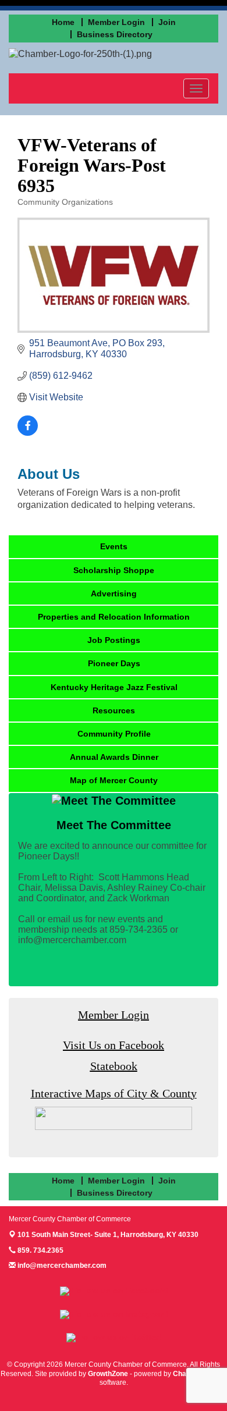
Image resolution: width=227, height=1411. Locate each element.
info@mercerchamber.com (61, 1265)
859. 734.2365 (39, 1250)
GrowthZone (108, 1374)
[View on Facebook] (27, 433)
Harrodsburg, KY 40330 (107, 1235)
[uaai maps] (113, 1118)
